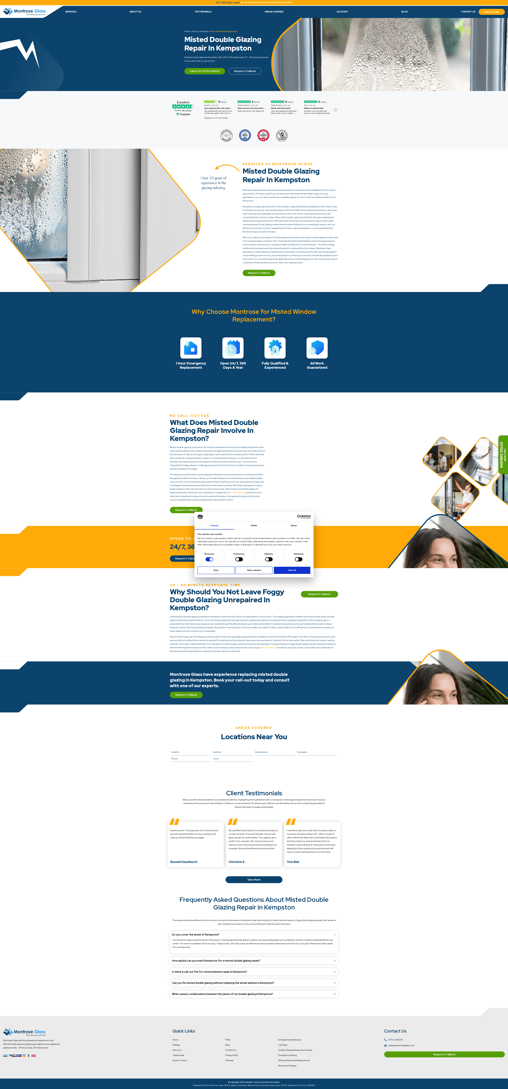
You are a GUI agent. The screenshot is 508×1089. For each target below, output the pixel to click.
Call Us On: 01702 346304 (205, 71)
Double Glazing (237, 492)
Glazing (195, 31)
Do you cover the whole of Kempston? (195, 934)
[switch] (239, 559)
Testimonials (202, 11)
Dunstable (302, 752)
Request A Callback (245, 71)
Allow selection (254, 570)
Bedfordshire (261, 752)
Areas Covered (274, 11)
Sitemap (229, 1060)
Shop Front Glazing (287, 1065)
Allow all (292, 570)
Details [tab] (254, 525)
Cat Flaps (282, 1044)
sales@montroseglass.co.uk (401, 1045)
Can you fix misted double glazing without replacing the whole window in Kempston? (223, 983)
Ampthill (175, 752)
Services (70, 11)
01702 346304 (395, 1039)
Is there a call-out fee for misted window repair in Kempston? (209, 971)
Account (342, 11)
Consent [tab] (214, 525)
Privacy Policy (231, 1055)
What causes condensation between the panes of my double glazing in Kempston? (222, 994)
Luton (216, 758)
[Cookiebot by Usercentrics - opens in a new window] (299, 517)
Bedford (217, 752)
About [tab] (294, 525)
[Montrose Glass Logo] (24, 12)
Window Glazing (268, 647)
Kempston (204, 31)
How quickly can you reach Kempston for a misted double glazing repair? (216, 960)
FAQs (227, 1039)
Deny (216, 570)
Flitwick (174, 758)
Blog (404, 11)
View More (254, 879)
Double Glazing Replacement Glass (295, 1050)
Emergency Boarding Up (289, 1039)
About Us (135, 11)
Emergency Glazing (287, 1055)
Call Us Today (491, 11)
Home (187, 31)
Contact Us (468, 11)
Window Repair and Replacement (294, 1060)
